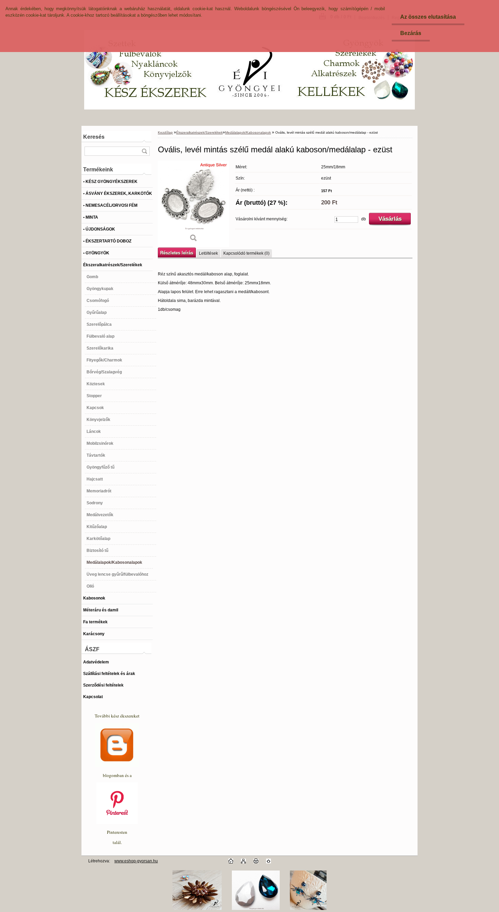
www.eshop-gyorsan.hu (136, 861)
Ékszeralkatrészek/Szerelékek (199, 132)
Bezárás (410, 33)
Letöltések (208, 253)
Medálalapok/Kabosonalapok (248, 132)
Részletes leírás (176, 252)
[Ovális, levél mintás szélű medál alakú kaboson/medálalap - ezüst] (193, 204)
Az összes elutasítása (428, 17)
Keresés (94, 137)
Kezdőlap (165, 132)
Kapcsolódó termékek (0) (246, 253)
